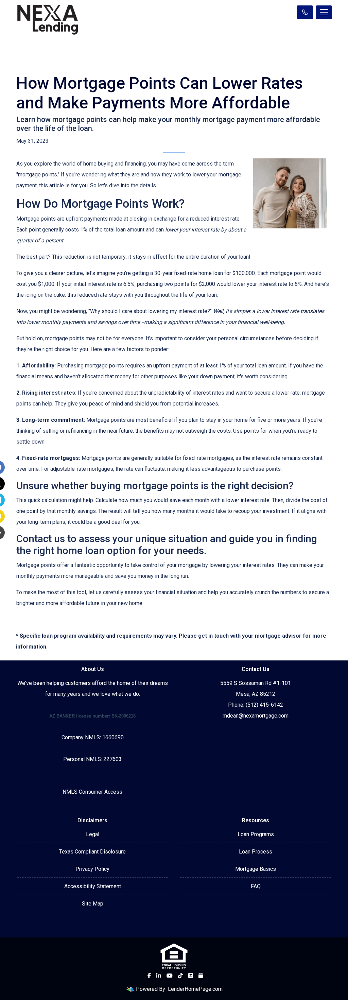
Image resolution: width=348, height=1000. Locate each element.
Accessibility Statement (92, 886)
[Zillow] (190, 975)
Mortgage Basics (255, 869)
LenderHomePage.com (195, 989)
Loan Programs (256, 834)
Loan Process (255, 851)
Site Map (92, 903)
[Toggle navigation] (324, 12)
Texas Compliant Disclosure (92, 851)
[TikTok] (180, 975)
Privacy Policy (92, 869)
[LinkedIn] (158, 975)
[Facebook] (149, 975)
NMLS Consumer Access (92, 792)
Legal (92, 834)
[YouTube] (170, 975)
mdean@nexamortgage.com (256, 715)
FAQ (256, 886)
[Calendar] (200, 975)
